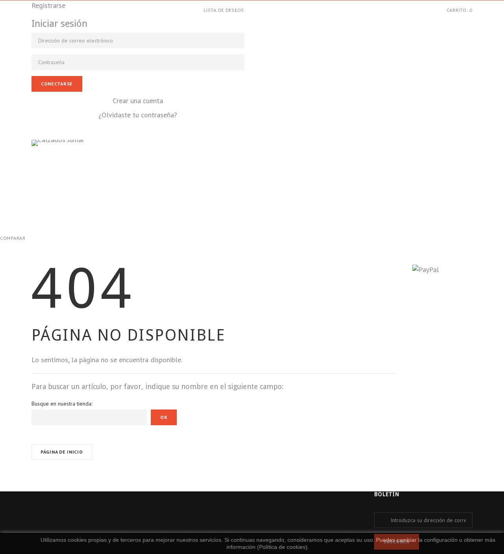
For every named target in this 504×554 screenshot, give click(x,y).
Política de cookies (282, 547)
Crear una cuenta (138, 100)
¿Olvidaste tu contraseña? (137, 114)
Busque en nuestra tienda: (62, 403)
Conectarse (57, 84)
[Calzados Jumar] (119, 177)
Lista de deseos (224, 10)
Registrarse (48, 5)
